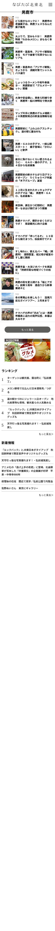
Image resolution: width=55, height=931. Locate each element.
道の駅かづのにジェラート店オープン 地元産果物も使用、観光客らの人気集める (30, 400)
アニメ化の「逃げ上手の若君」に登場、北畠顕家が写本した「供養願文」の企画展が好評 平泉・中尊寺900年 (27, 470)
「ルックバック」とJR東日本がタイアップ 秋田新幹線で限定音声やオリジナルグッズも (29, 412)
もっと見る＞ (46, 434)
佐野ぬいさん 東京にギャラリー (20, 488)
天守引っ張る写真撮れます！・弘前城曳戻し (26, 460)
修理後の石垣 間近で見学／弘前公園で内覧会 (27, 481)
